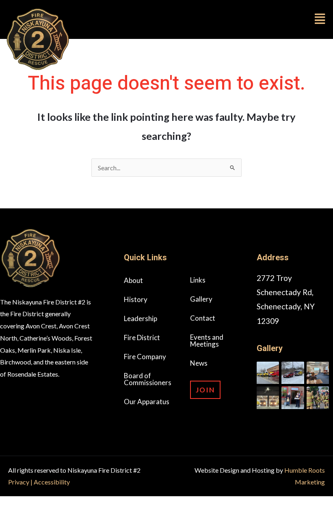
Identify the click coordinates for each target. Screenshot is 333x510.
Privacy (19, 482)
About (133, 280)
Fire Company (145, 356)
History (135, 299)
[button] (215, 19)
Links (197, 280)
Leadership (140, 318)
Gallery (201, 299)
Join (205, 390)
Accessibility (52, 482)
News (199, 363)
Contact (202, 318)
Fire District (142, 337)
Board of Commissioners (147, 379)
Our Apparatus (146, 401)
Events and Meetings (206, 340)
